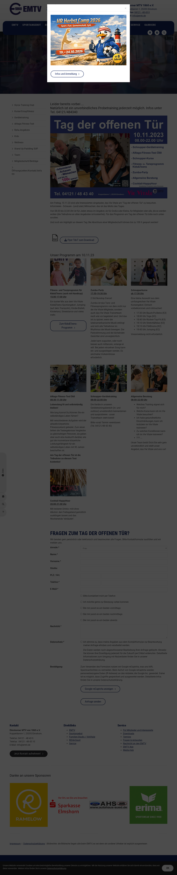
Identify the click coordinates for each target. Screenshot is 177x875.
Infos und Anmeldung (66, 73)
